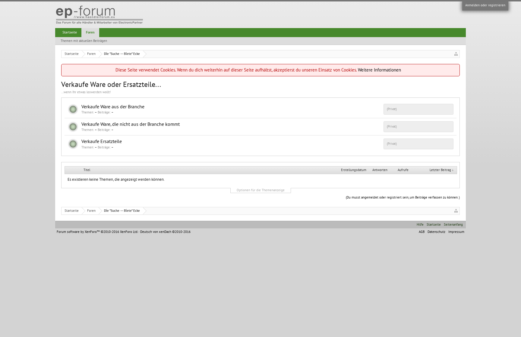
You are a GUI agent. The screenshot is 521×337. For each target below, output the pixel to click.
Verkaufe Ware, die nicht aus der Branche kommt (130, 124)
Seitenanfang (453, 225)
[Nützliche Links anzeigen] (456, 54)
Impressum (456, 232)
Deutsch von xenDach (165, 232)
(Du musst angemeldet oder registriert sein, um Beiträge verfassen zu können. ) (403, 197)
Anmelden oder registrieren (485, 5)
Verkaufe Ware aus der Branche (112, 107)
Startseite (69, 32)
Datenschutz (436, 232)
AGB (422, 232)
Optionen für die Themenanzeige (261, 190)
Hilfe (420, 225)
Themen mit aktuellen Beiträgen (84, 41)
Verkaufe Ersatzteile (101, 141)
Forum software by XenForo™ (97, 232)
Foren (90, 32)
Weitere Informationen (379, 70)
